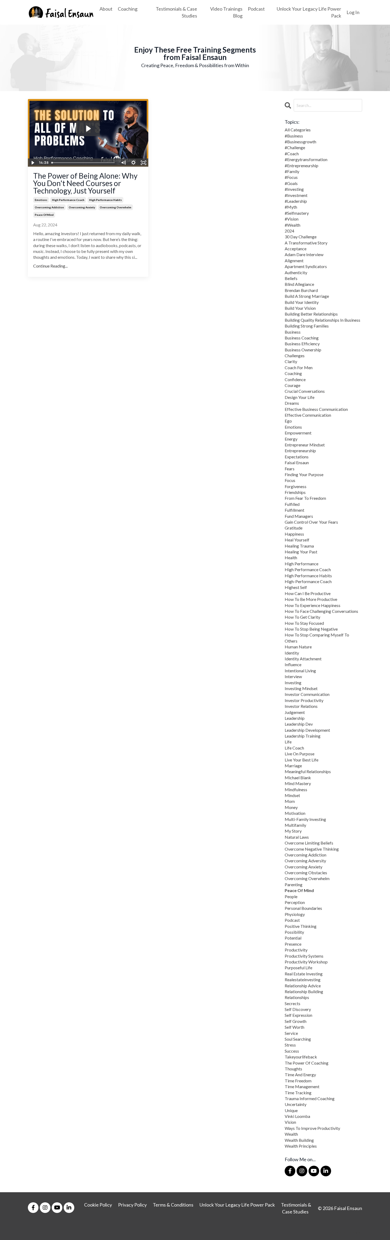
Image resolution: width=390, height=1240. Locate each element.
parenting (293, 884)
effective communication (308, 414)
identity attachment (303, 658)
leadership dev (299, 723)
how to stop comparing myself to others (317, 637)
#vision (291, 218)
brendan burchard (301, 290)
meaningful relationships (308, 771)
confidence (295, 379)
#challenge (295, 147)
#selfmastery (297, 213)
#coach (292, 153)
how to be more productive (311, 599)
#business (294, 135)
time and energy (300, 1074)
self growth (295, 1021)
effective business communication (316, 409)
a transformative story (306, 242)
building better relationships (311, 313)
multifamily (295, 825)
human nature (298, 646)
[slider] (84, 162)
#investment (296, 195)
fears (289, 468)
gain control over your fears (311, 521)
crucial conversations (305, 391)
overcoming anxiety (82, 207)
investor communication (307, 694)
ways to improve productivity (312, 1128)
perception (295, 902)
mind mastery (298, 783)
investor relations (301, 706)
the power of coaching (306, 1062)
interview (293, 676)
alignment (294, 260)
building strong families (307, 325)
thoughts (293, 1068)
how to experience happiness (312, 605)
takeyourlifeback (301, 1056)
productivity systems (304, 955)
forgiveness (295, 486)
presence (293, 943)
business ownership (303, 349)
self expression (298, 1015)
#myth (291, 206)
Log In (352, 12)
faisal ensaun (297, 462)
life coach (294, 747)
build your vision (300, 308)
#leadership (296, 201)
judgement (295, 712)
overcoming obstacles (306, 872)
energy (291, 438)
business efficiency (302, 343)
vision (290, 1122)
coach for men (299, 367)
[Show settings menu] (133, 162)
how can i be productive (308, 593)
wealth (291, 1133)
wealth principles (301, 1145)
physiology (295, 914)
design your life (299, 397)
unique (291, 1110)
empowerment (298, 432)
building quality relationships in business (322, 319)
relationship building (304, 991)
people (291, 896)
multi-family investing (305, 819)
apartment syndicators (306, 266)
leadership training (302, 735)
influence (293, 664)
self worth (294, 1027)
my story (293, 830)
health (291, 557)
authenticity (296, 272)
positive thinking (301, 926)
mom (290, 801)
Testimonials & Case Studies (176, 12)
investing (293, 682)
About (105, 9)
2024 (289, 230)
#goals (291, 183)
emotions (41, 199)
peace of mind (44, 214)
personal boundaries (303, 908)
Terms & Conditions (173, 1205)
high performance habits (105, 199)
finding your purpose (304, 474)
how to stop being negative (311, 628)
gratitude (293, 527)
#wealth (292, 224)
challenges (295, 355)
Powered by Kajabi (346, 1232)
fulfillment (294, 510)
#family (292, 171)
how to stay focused (304, 623)
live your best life (301, 759)
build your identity (302, 302)
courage (292, 385)
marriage (293, 765)
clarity (291, 361)
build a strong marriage (307, 296)
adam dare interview (304, 254)
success (292, 1050)
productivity (296, 949)
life (288, 741)
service (291, 1033)
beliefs (291, 278)
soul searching (298, 1038)
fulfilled (292, 504)
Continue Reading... (50, 265)
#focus (291, 177)
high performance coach (68, 199)
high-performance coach (308, 581)
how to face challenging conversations (321, 611)
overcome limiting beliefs (309, 842)
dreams (292, 403)
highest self (296, 587)
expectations (297, 456)
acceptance (295, 248)
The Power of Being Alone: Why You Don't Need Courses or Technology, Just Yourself (85, 183)
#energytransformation (306, 159)
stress (290, 1044)
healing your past (301, 551)
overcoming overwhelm (115, 207)
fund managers (299, 516)
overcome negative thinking (312, 848)
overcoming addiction (49, 207)
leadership (295, 718)
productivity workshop (306, 961)
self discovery (298, 1009)
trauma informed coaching (310, 1098)
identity (292, 652)
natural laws (297, 836)
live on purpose (299, 753)
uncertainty (295, 1104)
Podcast (256, 9)
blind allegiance (299, 284)
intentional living (300, 670)
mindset (292, 795)
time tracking (298, 1092)
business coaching (302, 337)
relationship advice (303, 985)
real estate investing (304, 973)
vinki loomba (297, 1116)
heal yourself (297, 539)
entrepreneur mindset (305, 444)
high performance (301, 563)
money (291, 807)
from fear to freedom (305, 498)
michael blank (298, 777)
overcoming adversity (305, 860)
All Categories (298, 129)
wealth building (299, 1140)
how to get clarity (302, 616)
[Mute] (123, 162)
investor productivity (304, 700)
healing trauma (299, 545)
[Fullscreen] (143, 162)
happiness (294, 533)
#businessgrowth (300, 141)
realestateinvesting (302, 979)
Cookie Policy (98, 1205)
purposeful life (298, 967)
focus (290, 480)
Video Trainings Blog (226, 12)
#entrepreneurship (301, 165)
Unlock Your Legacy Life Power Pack (309, 12)
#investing (294, 189)
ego (288, 420)
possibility (294, 932)
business (293, 331)
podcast (292, 920)
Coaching (127, 9)
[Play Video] (33, 162)
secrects (292, 1003)
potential (293, 937)
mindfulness (296, 789)
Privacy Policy (132, 1205)
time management (302, 1086)
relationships (297, 997)
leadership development (307, 730)
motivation (295, 813)
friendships (295, 492)
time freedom (298, 1080)
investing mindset (301, 688)
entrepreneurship (300, 450)
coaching (293, 373)
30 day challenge (301, 236)
